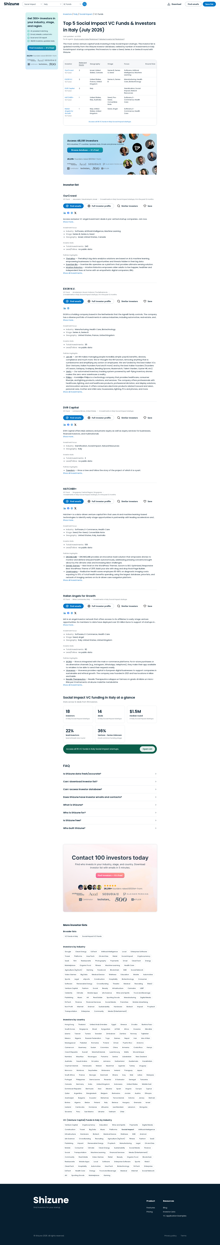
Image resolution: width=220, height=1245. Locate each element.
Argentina (78, 1093)
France (82, 1075)
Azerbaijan (69, 1098)
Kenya (149, 1047)
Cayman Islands (71, 1066)
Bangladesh (91, 1093)
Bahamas (105, 1098)
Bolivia (67, 1102)
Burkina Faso (147, 1024)
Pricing (150, 1211)
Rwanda (107, 1079)
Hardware (118, 1006)
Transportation (71, 1011)
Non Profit (69, 1006)
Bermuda (89, 1088)
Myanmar (110, 1066)
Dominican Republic (73, 1088)
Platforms (78, 956)
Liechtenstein (118, 1107)
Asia (99, 1088)
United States (132, 1084)
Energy (148, 961)
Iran (135, 1038)
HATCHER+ (69, 97)
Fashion (85, 988)
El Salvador (120, 1079)
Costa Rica (138, 1047)
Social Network (137, 970)
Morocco (68, 1070)
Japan (139, 1070)
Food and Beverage (142, 993)
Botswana (106, 1070)
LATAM (117, 1029)
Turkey (132, 1066)
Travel (67, 956)
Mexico (68, 1038)
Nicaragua (92, 1056)
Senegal (132, 1079)
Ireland (117, 1070)
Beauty (105, 988)
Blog (165, 1207)
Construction (99, 979)
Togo (107, 1038)
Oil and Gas (103, 956)
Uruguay (142, 1066)
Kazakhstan (147, 1061)
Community (99, 1011)
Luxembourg (114, 1052)
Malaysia (150, 1075)
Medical (127, 983)
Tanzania (144, 1079)
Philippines (80, 1079)
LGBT (142, 988)
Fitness (98, 965)
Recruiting (139, 983)
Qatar (67, 1093)
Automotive (148, 974)
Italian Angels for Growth (69, 111)
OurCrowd (69, 70)
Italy (76, 14)
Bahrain (152, 1098)
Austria (138, 1093)
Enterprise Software (139, 951)
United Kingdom (103, 1084)
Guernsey (82, 1047)
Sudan (93, 1047)
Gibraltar (148, 1029)
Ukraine (101, 1111)
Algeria (77, 1102)
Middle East (146, 1084)
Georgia (92, 1075)
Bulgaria (81, 1098)
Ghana (115, 1075)
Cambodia (79, 1107)
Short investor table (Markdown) (86, 39)
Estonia (131, 1098)
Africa (126, 1029)
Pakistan (83, 1043)
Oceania (137, 1029)
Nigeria (78, 1038)
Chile (122, 1111)
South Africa (70, 1075)
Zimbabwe (110, 1033)
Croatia (134, 1024)
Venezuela (87, 1066)
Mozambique (138, 1052)
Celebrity (68, 993)
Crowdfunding (102, 983)
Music (80, 997)
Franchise (124, 1002)
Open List (147, 749)
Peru (78, 1111)
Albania (109, 1088)
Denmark (104, 1075)
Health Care (129, 965)
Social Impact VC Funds (92, 936)
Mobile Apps (92, 993)
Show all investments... (73, 273)
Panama (104, 1056)
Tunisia (88, 1033)
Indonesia (118, 1084)
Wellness (112, 974)
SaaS (67, 961)
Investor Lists (169, 1211)
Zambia (123, 1033)
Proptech (151, 1006)
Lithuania (104, 1107)
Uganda (121, 1066)
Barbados (116, 1093)
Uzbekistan (126, 1056)
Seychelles (92, 1070)
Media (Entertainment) (117, 1011)
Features (151, 1207)
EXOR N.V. (69, 79)
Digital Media (145, 997)
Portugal (68, 1079)
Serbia (115, 1056)
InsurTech (90, 956)
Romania (95, 1043)
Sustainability (104, 1006)
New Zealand (141, 1056)
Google (68, 951)
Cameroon (69, 1047)
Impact (140, 1006)
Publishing (69, 997)
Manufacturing (130, 997)
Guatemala (133, 1061)
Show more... (68, 222)
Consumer (142, 979)
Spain (118, 1088)
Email (125, 961)
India (90, 1084)
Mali (131, 1075)
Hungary (125, 1102)
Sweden (98, 1033)
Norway (133, 1033)
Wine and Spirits (122, 993)
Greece (123, 1024)
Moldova (80, 1070)
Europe (139, 1088)
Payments (114, 961)
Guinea (117, 1038)
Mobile (136, 974)
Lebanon (131, 1107)
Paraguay (128, 1070)
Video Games (70, 974)
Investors (67, 14)
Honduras (93, 1107)
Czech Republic (71, 1052)
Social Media (110, 1002)
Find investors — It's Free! (41, 48)
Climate (80, 993)
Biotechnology (128, 979)
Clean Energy (80, 951)
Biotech (130, 1006)
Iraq (124, 1075)
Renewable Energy (84, 983)
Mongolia (143, 1107)
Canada (68, 1084)
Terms (183, 1235)
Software (68, 983)
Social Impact (86, 14)
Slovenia (68, 1111)
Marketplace (70, 965)
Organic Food (85, 965)
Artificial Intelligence (109, 951)
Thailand (81, 1024)
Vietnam (112, 1111)
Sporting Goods (113, 997)
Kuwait (85, 1052)
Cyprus (149, 1088)
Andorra (140, 1043)
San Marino (89, 1111)
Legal (76, 979)
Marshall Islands (98, 1052)
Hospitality (113, 979)
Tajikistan (145, 1033)
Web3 (149, 983)
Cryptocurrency (143, 956)
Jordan (127, 1093)
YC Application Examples (174, 1215)
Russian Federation (93, 1038)
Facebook (101, 970)
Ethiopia (148, 1093)
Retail (115, 956)
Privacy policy (170, 1235)
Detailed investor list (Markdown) (112, 39)
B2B (125, 970)
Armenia (125, 1047)
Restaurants (86, 961)
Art (88, 997)
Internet (80, 1006)
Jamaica (106, 1061)
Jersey (141, 1098)
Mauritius (80, 1056)
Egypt (114, 1024)
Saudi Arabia (81, 1061)
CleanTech (136, 961)
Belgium (104, 1093)
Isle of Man (145, 1038)
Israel (148, 1102)
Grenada (137, 1102)
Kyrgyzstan (105, 1029)
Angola (128, 1088)
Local (124, 951)
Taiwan (78, 1033)
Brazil (94, 1029)
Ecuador (92, 1098)
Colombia (104, 1047)
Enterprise (85, 1011)
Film (75, 961)
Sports (67, 979)
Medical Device (98, 974)
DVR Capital (69, 88)
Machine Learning (112, 965)
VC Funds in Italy (71, 936)
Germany (80, 1084)
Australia (68, 1061)
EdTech (94, 951)
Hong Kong (69, 1024)
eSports (86, 979)
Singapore (83, 1029)
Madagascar (70, 1043)
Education (125, 974)
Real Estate (97, 997)
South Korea (70, 1029)
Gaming (89, 970)
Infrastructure (117, 988)
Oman (116, 1043)
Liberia (67, 1033)
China (115, 1047)
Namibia (68, 1056)
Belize (87, 1102)
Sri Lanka (95, 1061)
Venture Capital (71, 988)
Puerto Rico (127, 1043)
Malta (126, 1052)
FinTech (68, 1002)
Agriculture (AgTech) (73, 970)
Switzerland (119, 1061)
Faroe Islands (118, 1098)
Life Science (107, 993)
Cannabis (132, 988)
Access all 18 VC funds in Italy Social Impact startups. (110, 121)
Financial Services (93, 1002)
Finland (97, 1102)
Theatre (116, 983)
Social (95, 988)
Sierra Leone (94, 1079)
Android (91, 1006)
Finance (78, 1002)
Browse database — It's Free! (85, 150)
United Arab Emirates (98, 1024)
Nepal (126, 1038)
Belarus (115, 1102)
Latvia (140, 1075)
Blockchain (114, 970)
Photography (100, 961)
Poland (106, 1043)
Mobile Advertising (140, 1002)
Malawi (99, 1066)
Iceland (68, 1107)
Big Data (84, 974)
